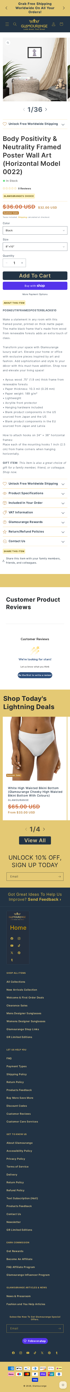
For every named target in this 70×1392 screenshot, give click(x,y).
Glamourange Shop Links (23, 1029)
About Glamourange (20, 1142)
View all (35, 840)
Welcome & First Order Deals (25, 997)
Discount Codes (17, 1105)
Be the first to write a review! (35, 675)
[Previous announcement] (6, 8)
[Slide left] (24, 109)
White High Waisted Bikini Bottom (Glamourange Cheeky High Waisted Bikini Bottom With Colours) (35, 791)
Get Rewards (15, 1251)
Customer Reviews (19, 1113)
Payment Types (17, 1066)
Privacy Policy (16, 1158)
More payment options (35, 294)
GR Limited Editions (19, 1037)
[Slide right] (46, 109)
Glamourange (39, 1386)
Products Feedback (19, 1090)
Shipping (22, 217)
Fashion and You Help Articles (26, 1304)
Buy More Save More (20, 1097)
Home (18, 927)
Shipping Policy (17, 1074)
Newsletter (14, 1222)
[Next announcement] (63, 8)
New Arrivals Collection (22, 989)
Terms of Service (18, 1166)
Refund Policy (16, 1190)
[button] (7, 24)
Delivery (12, 1174)
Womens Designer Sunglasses (26, 1021)
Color (6, 223)
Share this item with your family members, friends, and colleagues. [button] (33, 560)
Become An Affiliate (20, 1259)
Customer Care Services (22, 1121)
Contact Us (14, 1214)
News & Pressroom (19, 1296)
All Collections (16, 981)
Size (6, 239)
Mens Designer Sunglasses (24, 1013)
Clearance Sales (17, 1005)
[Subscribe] (59, 876)
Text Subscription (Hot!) (22, 1198)
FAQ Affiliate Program (21, 1267)
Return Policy (15, 1082)
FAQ (9, 1058)
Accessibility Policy (19, 1150)
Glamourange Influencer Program (28, 1274)
